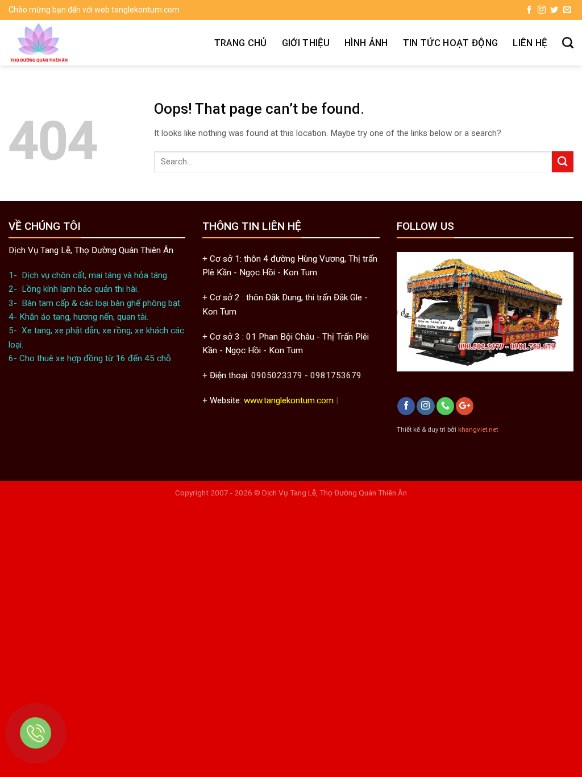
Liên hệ (530, 42)
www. (254, 400)
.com (324, 400)
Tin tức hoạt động (450, 42)
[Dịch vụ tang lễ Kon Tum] (81, 42)
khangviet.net (478, 429)
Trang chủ (240, 42)
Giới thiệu (306, 42)
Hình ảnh (366, 42)
